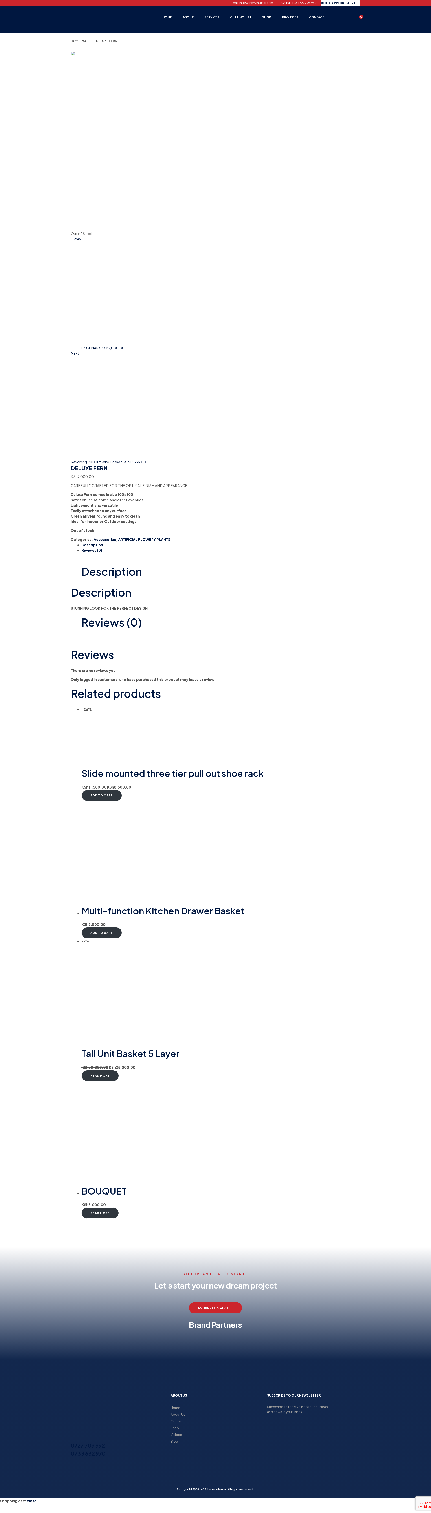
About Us (178, 1414)
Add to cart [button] (101, 795)
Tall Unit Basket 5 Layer (130, 1053)
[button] (75, 1353)
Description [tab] (111, 571)
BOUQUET (104, 1191)
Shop (175, 1428)
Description (92, 544)
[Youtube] (95, 2)
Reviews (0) (91, 550)
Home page (80, 41)
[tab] (220, 545)
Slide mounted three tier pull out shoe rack (172, 773)
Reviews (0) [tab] (111, 622)
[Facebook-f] (72, 2)
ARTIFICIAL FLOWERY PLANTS (144, 539)
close (32, 1500)
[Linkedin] (88, 2)
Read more (100, 1075)
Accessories (105, 539)
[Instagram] (80, 2)
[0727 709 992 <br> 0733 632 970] (73, 1437)
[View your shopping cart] (358, 19)
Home (175, 1407)
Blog (174, 1441)
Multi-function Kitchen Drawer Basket (162, 910)
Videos (176, 1434)
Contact (177, 1421)
